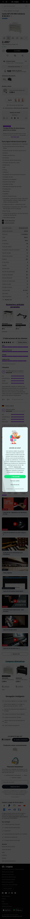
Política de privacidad (19, 488)
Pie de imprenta (9, 488)
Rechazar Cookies (15, 480)
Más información (15, 484)
